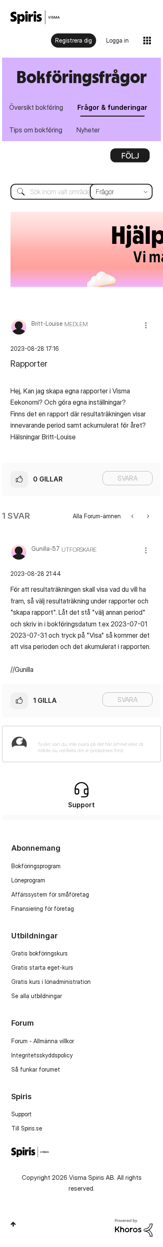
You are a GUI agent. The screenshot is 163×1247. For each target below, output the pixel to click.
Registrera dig (73, 40)
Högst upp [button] (13, 1224)
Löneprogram (28, 880)
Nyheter (88, 130)
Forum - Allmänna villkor (42, 1040)
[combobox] (81, 192)
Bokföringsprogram (36, 865)
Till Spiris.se (26, 1128)
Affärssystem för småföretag (50, 894)
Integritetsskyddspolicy (42, 1055)
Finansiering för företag (42, 908)
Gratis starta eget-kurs (42, 967)
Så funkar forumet (35, 1069)
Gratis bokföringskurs (39, 953)
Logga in (117, 40)
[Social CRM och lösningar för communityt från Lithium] (134, 1227)
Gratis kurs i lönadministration (51, 981)
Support (21, 1114)
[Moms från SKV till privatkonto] (147, 516)
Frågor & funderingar (112, 107)
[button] (146, 325)
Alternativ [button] (130, 158)
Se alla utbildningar (36, 995)
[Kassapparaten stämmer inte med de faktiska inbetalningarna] (133, 516)
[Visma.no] (35, 17)
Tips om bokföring (35, 130)
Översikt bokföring (36, 107)
